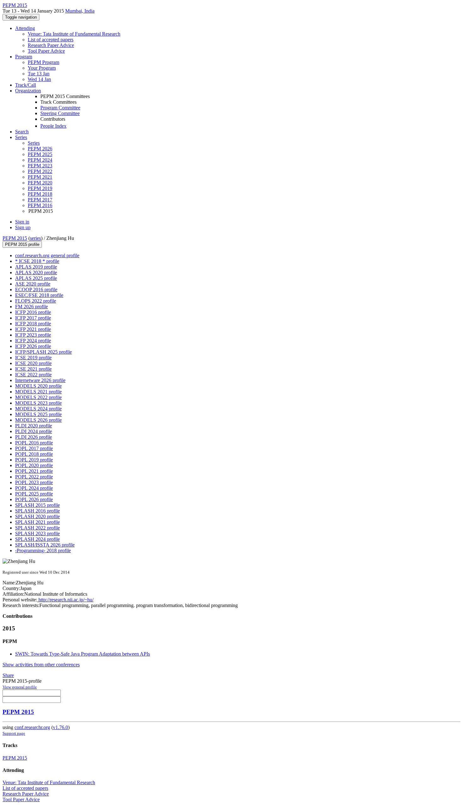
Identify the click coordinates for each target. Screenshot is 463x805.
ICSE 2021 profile (33, 369)
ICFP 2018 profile (33, 323)
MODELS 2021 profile (38, 391)
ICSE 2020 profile (33, 363)
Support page (14, 733)
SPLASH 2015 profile (37, 505)
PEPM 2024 (40, 160)
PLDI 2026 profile (33, 437)
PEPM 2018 (40, 194)
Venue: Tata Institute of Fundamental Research (74, 34)
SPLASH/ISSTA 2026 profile (45, 544)
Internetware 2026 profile (40, 380)
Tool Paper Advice (46, 51)
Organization (28, 90)
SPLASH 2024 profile (37, 539)
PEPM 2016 (40, 205)
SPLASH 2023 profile (37, 533)
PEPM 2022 (40, 171)
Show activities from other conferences (41, 664)
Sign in (22, 221)
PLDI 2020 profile (33, 425)
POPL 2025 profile (34, 493)
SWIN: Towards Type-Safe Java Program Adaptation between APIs (82, 654)
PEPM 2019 (40, 188)
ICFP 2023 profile (33, 335)
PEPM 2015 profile (22, 244)
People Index (53, 126)
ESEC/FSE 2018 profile (39, 295)
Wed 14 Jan (39, 79)
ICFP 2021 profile (33, 329)
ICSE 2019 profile (33, 357)
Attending (25, 28)
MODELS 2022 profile (38, 397)
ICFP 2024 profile (33, 340)
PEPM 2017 (40, 199)
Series (34, 143)
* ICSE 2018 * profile (37, 261)
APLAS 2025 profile (36, 278)
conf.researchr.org (32, 727)
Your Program (42, 68)
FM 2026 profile (31, 306)
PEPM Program (43, 62)
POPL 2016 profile (34, 442)
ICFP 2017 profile (33, 318)
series (35, 238)
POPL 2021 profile (34, 471)
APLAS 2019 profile (36, 266)
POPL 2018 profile (34, 454)
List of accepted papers (50, 39)
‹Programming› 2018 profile (43, 550)
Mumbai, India (79, 11)
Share (8, 675)
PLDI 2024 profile (33, 431)
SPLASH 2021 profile (37, 522)
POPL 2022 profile (34, 476)
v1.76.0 (60, 727)
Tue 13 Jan (38, 73)
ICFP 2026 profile (33, 346)
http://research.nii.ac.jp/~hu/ (65, 599)
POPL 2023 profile (34, 482)
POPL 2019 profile (34, 459)
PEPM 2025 (40, 154)
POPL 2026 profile (34, 499)
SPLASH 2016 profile (37, 510)
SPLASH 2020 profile (37, 516)
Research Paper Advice (51, 45)
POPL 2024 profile (34, 488)
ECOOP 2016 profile (36, 289)
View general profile (20, 687)
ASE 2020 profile (32, 284)
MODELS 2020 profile (38, 386)
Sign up (23, 227)
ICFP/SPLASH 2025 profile (43, 352)
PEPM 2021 (40, 177)
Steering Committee (60, 113)
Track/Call (25, 85)
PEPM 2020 (40, 182)
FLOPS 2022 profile (35, 301)
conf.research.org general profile (47, 255)
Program (23, 56)
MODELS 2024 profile (38, 408)
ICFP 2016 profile (33, 312)
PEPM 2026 (40, 148)
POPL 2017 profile (34, 448)
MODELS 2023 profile (38, 403)
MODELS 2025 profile (38, 414)
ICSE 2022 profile (33, 374)
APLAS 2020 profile (36, 272)
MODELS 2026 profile (38, 420)
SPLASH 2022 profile (37, 527)
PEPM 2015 (15, 238)
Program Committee (60, 107)
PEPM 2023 (40, 165)
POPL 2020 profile (34, 465)
